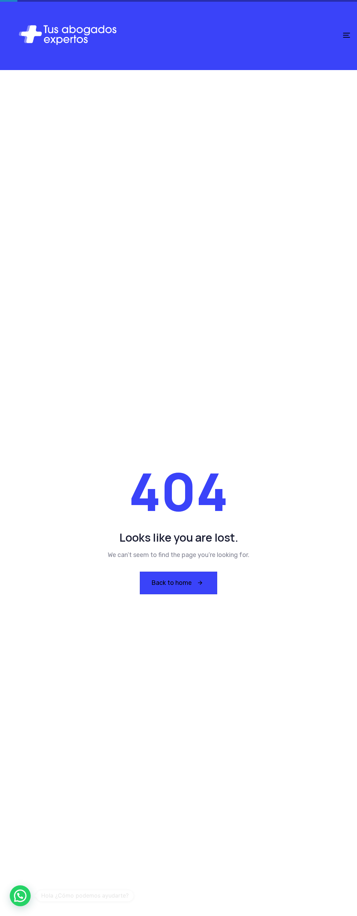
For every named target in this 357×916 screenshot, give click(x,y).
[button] (20, 895)
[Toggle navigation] (293, 35)
